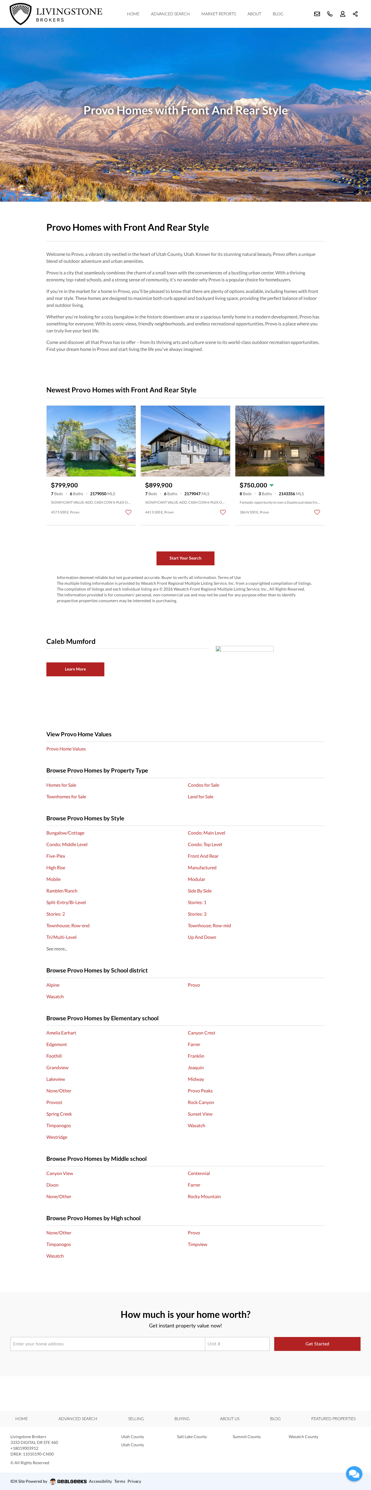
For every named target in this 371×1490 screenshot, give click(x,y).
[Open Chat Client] (354, 1473)
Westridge (56, 1137)
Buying (182, 1418)
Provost (54, 1102)
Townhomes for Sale (66, 796)
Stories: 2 (55, 914)
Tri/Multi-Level (61, 937)
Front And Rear (203, 856)
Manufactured (202, 867)
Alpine (52, 985)
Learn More (75, 668)
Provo (194, 985)
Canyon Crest (201, 1032)
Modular (196, 879)
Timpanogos (58, 1125)
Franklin (196, 1056)
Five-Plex (55, 856)
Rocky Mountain (204, 1196)
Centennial (199, 1173)
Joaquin (196, 1067)
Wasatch (55, 996)
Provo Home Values (66, 748)
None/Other (58, 1090)
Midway (196, 1079)
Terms (119, 1481)
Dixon (52, 1184)
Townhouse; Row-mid (209, 925)
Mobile (53, 879)
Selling (136, 1418)
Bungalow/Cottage (65, 832)
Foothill (54, 1056)
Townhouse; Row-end (68, 925)
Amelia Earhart (61, 1032)
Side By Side (200, 890)
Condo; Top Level (205, 844)
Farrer (194, 1044)
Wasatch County (303, 1436)
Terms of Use (229, 577)
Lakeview (55, 1079)
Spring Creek (59, 1113)
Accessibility (100, 1481)
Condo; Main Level (206, 832)
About (254, 13)
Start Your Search (185, 557)
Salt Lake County (192, 1436)
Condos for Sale (203, 785)
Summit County (247, 1436)
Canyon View (59, 1173)
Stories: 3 (197, 914)
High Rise (55, 867)
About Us (229, 1418)
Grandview (57, 1067)
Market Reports (218, 13)
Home (133, 13)
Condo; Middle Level (67, 844)
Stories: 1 (197, 902)
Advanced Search (170, 13)
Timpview (197, 1244)
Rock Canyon (201, 1102)
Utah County (132, 1436)
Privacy (134, 1481)
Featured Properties (333, 1418)
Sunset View (200, 1113)
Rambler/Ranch (61, 890)
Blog (278, 13)
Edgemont (56, 1044)
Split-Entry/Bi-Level (66, 902)
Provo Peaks (200, 1090)
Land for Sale (200, 796)
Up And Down (202, 937)
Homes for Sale (61, 785)
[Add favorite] (128, 512)
